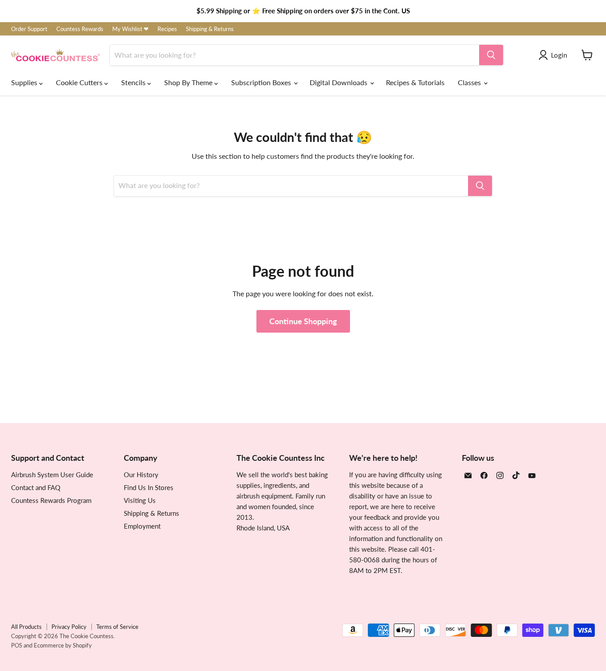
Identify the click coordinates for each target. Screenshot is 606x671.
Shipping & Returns (210, 29)
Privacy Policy (69, 626)
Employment (142, 526)
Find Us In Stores (148, 487)
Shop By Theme (189, 82)
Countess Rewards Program (51, 500)
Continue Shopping (303, 321)
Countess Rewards (79, 29)
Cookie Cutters (80, 82)
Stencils (134, 82)
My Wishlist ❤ (130, 29)
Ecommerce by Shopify (63, 645)
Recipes (167, 29)
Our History (141, 475)
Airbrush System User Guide (52, 475)
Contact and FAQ (35, 487)
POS (16, 645)
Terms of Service (117, 626)
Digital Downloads (339, 82)
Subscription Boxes (262, 82)
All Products (26, 626)
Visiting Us (140, 500)
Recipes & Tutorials (415, 82)
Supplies (25, 82)
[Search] (491, 55)
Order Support (29, 29)
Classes (470, 82)
